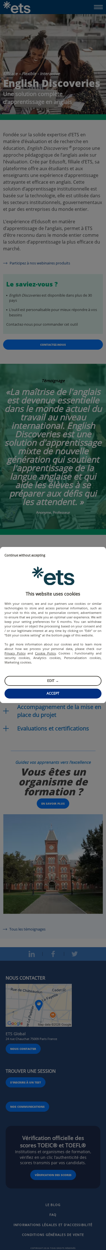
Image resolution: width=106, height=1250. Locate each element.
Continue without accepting (25, 555)
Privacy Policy (15, 653)
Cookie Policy (45, 653)
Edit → (53, 680)
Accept (53, 693)
